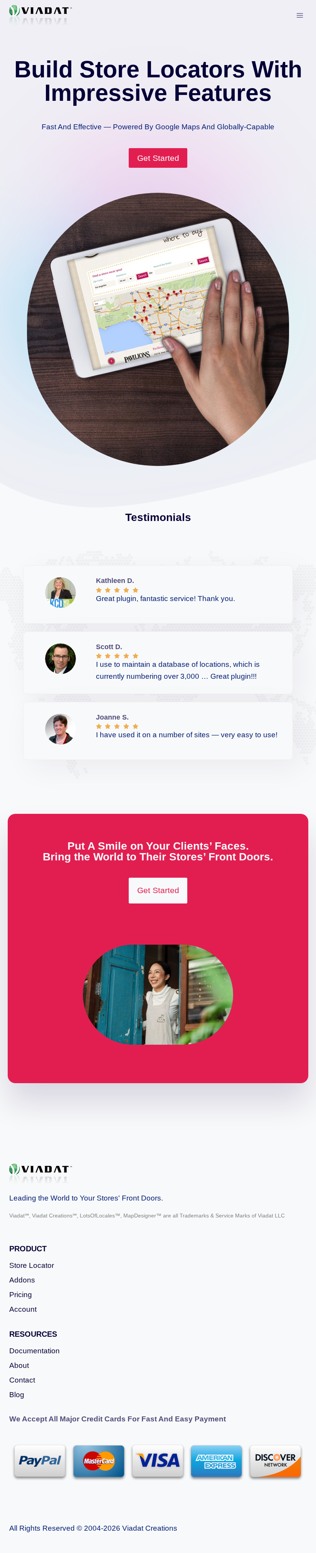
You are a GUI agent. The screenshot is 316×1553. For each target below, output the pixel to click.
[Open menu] (299, 15)
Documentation (34, 1351)
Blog (16, 1395)
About (19, 1365)
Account (23, 1309)
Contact (22, 1380)
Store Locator (31, 1265)
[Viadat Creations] (40, 15)
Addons (22, 1280)
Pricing (20, 1295)
